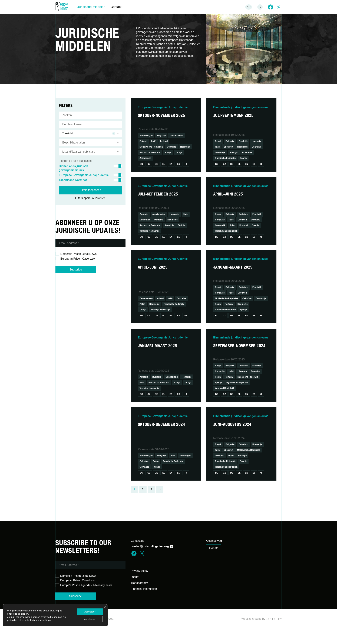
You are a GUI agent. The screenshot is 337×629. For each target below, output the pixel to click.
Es (178, 164)
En (171, 164)
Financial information (144, 588)
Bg (141, 164)
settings (46, 620)
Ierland (160, 298)
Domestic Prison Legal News (78, 253)
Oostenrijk (220, 152)
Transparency (139, 582)
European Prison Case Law (77, 258)
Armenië (144, 214)
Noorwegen (185, 455)
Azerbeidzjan (146, 135)
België (218, 141)
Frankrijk (243, 141)
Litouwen (228, 147)
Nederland (242, 147)
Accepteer (89, 611)
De (156, 164)
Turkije (179, 152)
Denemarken (176, 135)
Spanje (167, 152)
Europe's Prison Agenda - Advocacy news (86, 585)
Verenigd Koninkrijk (149, 231)
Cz (148, 164)
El (163, 164)
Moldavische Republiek (151, 147)
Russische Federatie (150, 152)
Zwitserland (145, 158)
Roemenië (185, 147)
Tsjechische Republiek (226, 231)
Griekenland (172, 377)
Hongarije (257, 141)
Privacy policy (139, 570)
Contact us (137, 540)
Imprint (135, 576)
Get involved (214, 540)
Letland (164, 141)
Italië (153, 141)
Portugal (234, 152)
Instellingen (90, 619)
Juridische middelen (91, 7)
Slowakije (169, 225)
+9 (185, 237)
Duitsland (243, 214)
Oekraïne (171, 147)
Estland (143, 141)
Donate (213, 548)
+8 (185, 164)
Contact (116, 7)
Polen (232, 225)
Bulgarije (161, 135)
